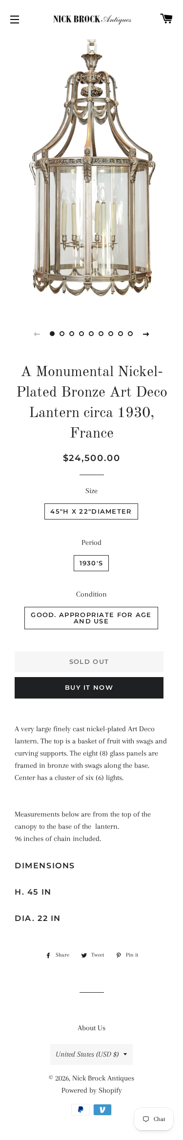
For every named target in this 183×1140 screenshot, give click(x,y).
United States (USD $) (87, 1054)
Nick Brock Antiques (103, 1078)
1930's (91, 563)
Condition (91, 594)
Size (91, 490)
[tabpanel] (91, 174)
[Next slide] (146, 333)
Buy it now (89, 687)
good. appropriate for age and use (91, 618)
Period (91, 542)
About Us (91, 1027)
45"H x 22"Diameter (91, 511)
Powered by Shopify (91, 1090)
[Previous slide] (37, 333)
